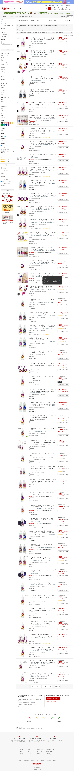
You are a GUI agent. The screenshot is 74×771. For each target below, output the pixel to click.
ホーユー (3, 92)
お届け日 (3, 143)
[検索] (49, 8)
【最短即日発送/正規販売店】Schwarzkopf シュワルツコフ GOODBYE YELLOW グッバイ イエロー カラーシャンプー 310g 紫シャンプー (42, 507)
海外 (5, 136)
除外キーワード (4, 185)
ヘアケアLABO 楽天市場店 (36, 137)
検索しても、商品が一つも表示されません (27, 704)
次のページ (57, 686)
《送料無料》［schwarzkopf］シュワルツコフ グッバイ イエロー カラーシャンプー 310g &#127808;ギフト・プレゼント (42, 130)
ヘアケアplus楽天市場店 (35, 656)
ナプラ (2, 82)
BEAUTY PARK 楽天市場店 (36, 475)
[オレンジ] (10, 123)
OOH (32, 47)
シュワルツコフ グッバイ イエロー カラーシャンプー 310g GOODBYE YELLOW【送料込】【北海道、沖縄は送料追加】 (42, 391)
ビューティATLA (34, 449)
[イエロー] (12, 123)
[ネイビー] (6, 125)
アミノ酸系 (3, 69)
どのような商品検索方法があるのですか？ (27, 702)
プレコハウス (33, 358)
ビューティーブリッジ (35, 566)
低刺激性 (3, 67)
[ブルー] (4, 125)
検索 (8, 49)
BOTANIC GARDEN (35, 435)
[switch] (13, 151)
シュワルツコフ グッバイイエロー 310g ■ (40, 583)
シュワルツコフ (4, 83)
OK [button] (59, 280)
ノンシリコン (3, 74)
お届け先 (3, 138)
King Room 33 (33, 321)
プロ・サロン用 (4, 62)
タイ (2, 115)
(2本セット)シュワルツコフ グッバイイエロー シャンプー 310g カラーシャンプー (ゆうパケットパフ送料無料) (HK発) (42, 558)
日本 (2, 110)
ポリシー (3, 94)
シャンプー (40, 728)
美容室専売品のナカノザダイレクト (38, 527)
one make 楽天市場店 (35, 124)
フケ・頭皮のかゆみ (5, 72)
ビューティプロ (34, 422)
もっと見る (20, 706)
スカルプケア (3, 57)
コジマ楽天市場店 (34, 500)
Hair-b (32, 96)
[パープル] (8, 125)
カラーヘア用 (3, 60)
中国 (2, 108)
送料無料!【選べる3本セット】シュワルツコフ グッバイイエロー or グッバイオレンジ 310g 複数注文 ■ (42, 532)
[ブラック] (2, 123)
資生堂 (2, 87)
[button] (69, 5)
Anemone (33, 308)
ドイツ (2, 113)
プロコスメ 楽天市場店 (35, 604)
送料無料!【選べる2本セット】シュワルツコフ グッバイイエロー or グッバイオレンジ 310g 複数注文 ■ (42, 404)
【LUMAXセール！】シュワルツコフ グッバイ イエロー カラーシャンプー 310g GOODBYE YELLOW (42, 623)
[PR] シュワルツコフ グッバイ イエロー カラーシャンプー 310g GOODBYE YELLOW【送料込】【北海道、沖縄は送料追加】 (42, 78)
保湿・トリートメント (5, 55)
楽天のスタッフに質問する (52, 698)
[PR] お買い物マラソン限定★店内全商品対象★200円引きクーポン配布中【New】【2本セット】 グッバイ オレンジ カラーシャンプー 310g (41, 91)
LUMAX (32, 86)
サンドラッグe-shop (35, 384)
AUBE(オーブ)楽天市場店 (36, 553)
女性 (2, 99)
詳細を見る (61, 32)
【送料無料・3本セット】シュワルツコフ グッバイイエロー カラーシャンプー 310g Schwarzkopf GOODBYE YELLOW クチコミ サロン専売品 (42, 442)
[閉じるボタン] (71, 25)
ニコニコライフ (34, 282)
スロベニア (3, 112)
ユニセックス (3, 103)
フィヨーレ (3, 90)
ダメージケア (3, 65)
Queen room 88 (34, 243)
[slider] (1, 44)
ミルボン (3, 88)
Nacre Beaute (33, 189)
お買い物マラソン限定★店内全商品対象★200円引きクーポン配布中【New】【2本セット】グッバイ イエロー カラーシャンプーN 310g (42, 481)
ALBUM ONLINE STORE (35, 514)
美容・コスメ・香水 (20, 728)
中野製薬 (3, 85)
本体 (2, 130)
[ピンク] (6, 123)
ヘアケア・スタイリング (31, 728)
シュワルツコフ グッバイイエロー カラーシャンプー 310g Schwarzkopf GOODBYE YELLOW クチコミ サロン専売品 (42, 662)
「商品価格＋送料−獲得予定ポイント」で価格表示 (25, 20)
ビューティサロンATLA (35, 667)
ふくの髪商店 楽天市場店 (36, 617)
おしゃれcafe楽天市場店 (35, 150)
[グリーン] (2, 125)
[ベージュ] (4, 123)
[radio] (1, 23)
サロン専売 (3, 59)
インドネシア (3, 117)
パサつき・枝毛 (4, 71)
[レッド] (8, 123)
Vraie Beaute (33, 347)
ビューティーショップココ (36, 462)
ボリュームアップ (4, 64)
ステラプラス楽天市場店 (35, 579)
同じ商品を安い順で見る (63, 108)
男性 (2, 101)
